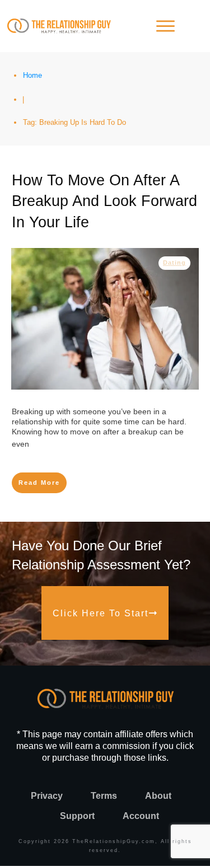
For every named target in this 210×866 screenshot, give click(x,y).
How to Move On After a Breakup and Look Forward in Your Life (104, 201)
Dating (174, 262)
